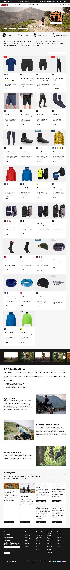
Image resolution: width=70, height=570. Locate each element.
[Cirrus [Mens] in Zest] (21, 329)
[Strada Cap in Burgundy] (37, 257)
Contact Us (64, 1)
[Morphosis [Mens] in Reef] (5, 329)
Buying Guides (38, 543)
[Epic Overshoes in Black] (37, 148)
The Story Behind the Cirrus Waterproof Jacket (15, 384)
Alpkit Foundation (8, 537)
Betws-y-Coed (60, 541)
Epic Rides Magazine (39, 537)
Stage (22, 260)
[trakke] (10, 1)
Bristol (58, 544)
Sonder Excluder (56, 259)
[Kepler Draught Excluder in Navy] (7, 293)
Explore (37, 4)
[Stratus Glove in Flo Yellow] (37, 184)
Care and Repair (49, 546)
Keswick (59, 537)
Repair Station (27, 537)
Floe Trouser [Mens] (41, 114)
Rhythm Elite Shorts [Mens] (43, 78)
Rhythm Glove (56, 187)
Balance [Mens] (24, 187)
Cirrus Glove (55, 225)
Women (16, 4)
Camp (37, 546)
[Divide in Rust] (5, 257)
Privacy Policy (36, 560)
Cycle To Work (49, 552)
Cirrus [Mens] (24, 332)
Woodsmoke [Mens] (57, 151)
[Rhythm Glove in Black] (53, 184)
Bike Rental (49, 549)
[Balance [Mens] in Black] (23, 184)
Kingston (59, 546)
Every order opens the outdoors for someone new (47, 1)
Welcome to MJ (39, 534)
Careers (26, 541)
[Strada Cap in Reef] (39, 257)
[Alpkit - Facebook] (4, 561)
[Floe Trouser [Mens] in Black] (37, 111)
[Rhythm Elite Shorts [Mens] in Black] (37, 74)
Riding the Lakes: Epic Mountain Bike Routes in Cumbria (16, 386)
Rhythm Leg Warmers (9, 151)
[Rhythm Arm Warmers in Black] (53, 111)
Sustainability (27, 535)
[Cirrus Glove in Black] (53, 221)
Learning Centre (39, 544)
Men (13, 4)
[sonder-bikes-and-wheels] (5, 1)
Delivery (48, 541)
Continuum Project (28, 538)
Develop (37, 549)
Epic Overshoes (40, 151)
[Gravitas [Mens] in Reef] (5, 184)
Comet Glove (7, 225)
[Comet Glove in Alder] (7, 221)
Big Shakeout (7, 534)
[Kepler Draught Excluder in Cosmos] (5, 293)
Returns (48, 543)
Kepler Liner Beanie (41, 296)
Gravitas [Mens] (8, 187)
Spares (48, 544)
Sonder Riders (38, 540)
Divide (6, 260)
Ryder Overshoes (24, 151)
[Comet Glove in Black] (5, 221)
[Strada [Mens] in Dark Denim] (5, 111)
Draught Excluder (24, 296)
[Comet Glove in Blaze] (10, 221)
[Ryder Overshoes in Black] (21, 148)
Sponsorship (27, 543)
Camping (21, 4)
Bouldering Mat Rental (51, 550)
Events (37, 551)
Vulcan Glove (39, 223)
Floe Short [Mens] (25, 114)
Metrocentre (59, 538)
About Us (26, 540)
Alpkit (5, 531)
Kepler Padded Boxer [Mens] (27, 78)
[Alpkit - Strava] (19, 561)
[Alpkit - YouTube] (13, 561)
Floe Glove (23, 225)
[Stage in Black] (21, 257)
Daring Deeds (38, 547)
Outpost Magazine (39, 535)
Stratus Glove (40, 187)
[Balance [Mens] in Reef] (21, 184)
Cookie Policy (42, 560)
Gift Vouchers (49, 540)
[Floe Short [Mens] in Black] (21, 111)
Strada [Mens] (8, 114)
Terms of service (28, 544)
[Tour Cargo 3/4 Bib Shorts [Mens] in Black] (53, 74)
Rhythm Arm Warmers (57, 114)
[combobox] (51, 5)
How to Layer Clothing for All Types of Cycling (14, 383)
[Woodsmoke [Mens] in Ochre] (60, 148)
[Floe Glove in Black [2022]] (23, 221)
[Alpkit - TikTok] (10, 561)
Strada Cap (39, 260)
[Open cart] (65, 5)
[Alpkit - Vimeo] (16, 561)
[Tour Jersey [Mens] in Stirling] (7, 74)
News (37, 541)
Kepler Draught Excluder (10, 296)
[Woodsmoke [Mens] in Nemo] (55, 148)
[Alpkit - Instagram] (7, 561)
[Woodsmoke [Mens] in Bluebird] (53, 148)
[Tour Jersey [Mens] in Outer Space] (5, 74)
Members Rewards (28, 534)
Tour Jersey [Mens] (9, 78)
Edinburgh (59, 540)
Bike (30, 4)
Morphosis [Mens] (9, 332)
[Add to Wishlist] (17, 57)
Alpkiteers (38, 538)
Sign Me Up (7, 552)
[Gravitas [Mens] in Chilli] (7, 184)
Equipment (26, 4)
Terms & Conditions (28, 560)
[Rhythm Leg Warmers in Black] (5, 148)
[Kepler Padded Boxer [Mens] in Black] (21, 74)
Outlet (33, 4)
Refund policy (27, 546)
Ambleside (59, 535)
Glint (54, 295)
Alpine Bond (49, 537)
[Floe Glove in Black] (21, 221)
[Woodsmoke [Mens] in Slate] (58, 148)
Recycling (48, 547)
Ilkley (58, 543)
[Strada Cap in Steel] (42, 257)
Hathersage (59, 534)
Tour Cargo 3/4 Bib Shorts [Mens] (58, 79)
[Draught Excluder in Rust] (21, 293)
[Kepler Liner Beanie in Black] (37, 293)
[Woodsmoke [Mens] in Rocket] (62, 148)
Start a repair (59, 1)
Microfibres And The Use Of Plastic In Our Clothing (15, 387)
